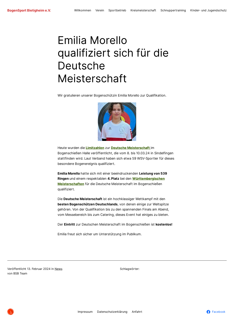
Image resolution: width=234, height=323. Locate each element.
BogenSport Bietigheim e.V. (29, 10)
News (58, 269)
